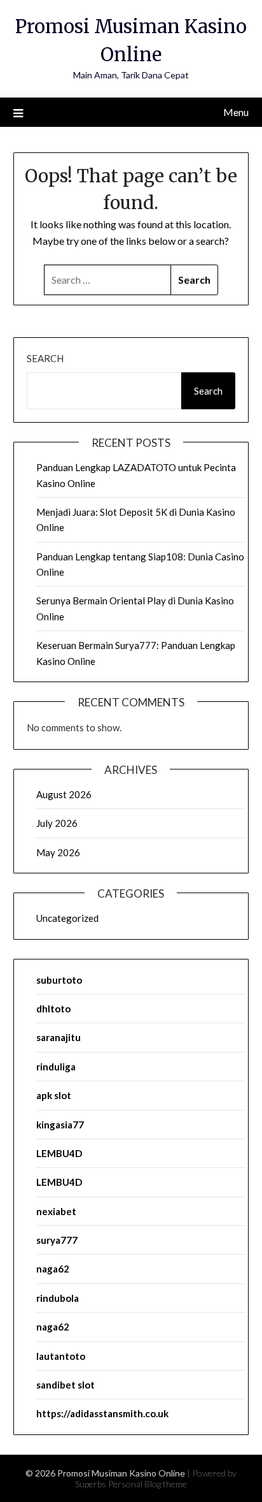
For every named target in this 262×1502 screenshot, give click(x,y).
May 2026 (58, 852)
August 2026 (64, 794)
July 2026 (57, 823)
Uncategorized (67, 918)
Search (45, 358)
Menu (236, 112)
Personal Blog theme (147, 1483)
